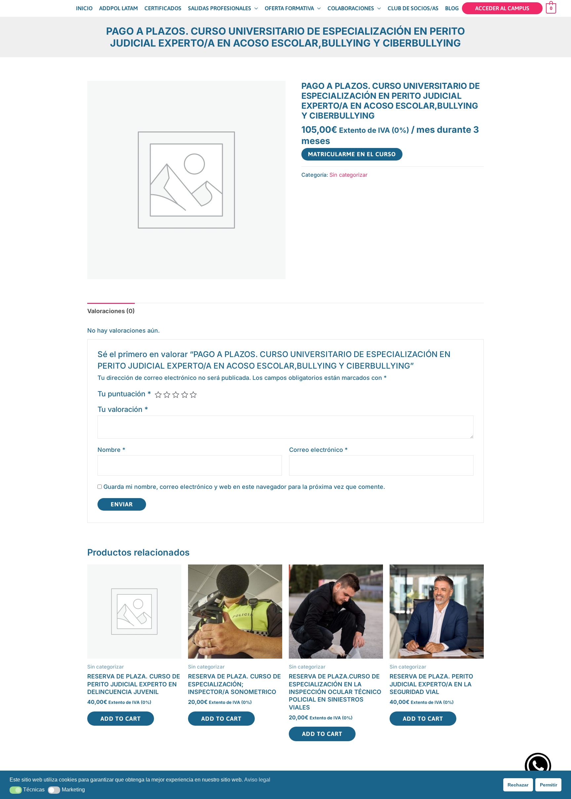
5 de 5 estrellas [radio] (193, 394)
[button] (16, 790)
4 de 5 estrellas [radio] (184, 394)
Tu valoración (122, 409)
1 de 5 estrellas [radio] (158, 394)
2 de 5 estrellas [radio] (167, 394)
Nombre (111, 449)
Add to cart (120, 718)
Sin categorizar (348, 174)
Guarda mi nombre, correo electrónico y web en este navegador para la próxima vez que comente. (244, 486)
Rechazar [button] (518, 784)
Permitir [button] (548, 784)
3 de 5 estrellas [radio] (175, 394)
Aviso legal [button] (257, 779)
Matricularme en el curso (352, 154)
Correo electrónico (318, 449)
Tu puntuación (124, 393)
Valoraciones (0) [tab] (111, 311)
